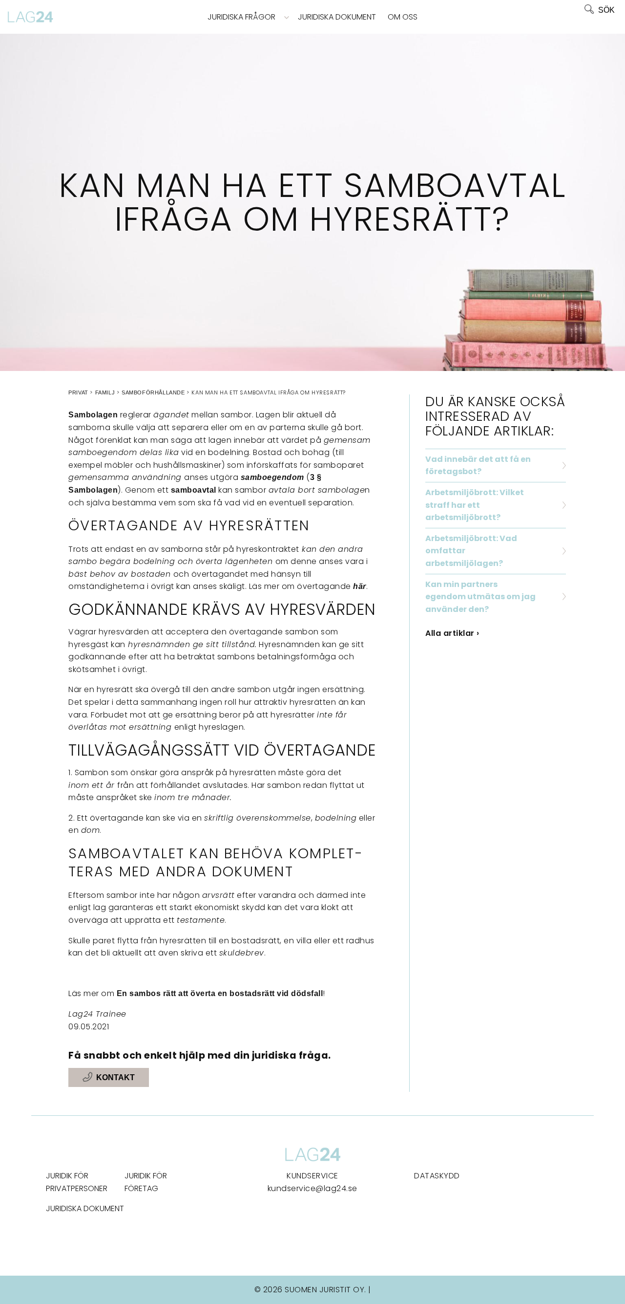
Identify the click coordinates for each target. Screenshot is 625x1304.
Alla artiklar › (452, 633)
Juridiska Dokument (337, 16)
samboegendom (272, 477)
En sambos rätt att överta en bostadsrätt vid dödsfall (220, 993)
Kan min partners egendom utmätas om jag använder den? (480, 597)
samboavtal (193, 490)
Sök (606, 10)
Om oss (402, 16)
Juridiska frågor (241, 16)
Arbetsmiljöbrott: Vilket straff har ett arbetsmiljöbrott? (474, 505)
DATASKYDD (437, 1175)
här (359, 586)
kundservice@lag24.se (312, 1188)
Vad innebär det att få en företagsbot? (478, 466)
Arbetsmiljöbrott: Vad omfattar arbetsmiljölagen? (471, 551)
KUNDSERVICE (312, 1175)
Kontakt (115, 1077)
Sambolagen (93, 415)
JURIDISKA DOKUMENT (85, 1208)
